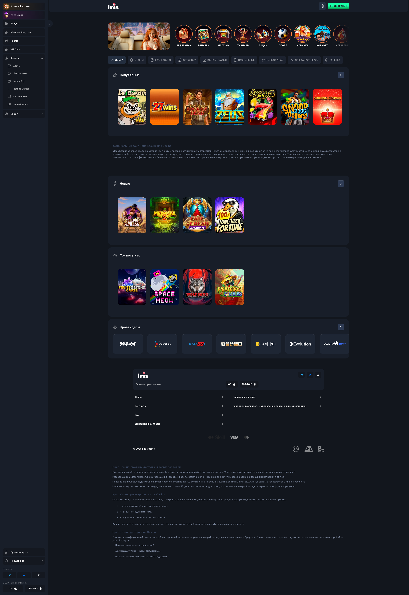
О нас (138, 397)
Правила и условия (244, 397)
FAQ (137, 415)
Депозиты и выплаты (147, 423)
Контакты (140, 406)
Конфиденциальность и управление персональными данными (269, 406)
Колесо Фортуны (20, 6)
